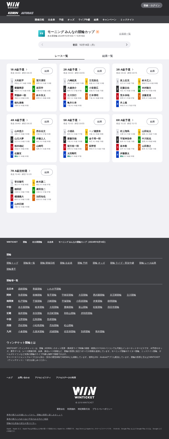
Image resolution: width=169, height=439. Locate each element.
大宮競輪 (83, 294)
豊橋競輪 (68, 307)
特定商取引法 (84, 409)
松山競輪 (68, 325)
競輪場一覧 (29, 262)
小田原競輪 (82, 300)
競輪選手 (11, 269)
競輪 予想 (82, 262)
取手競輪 (51, 294)
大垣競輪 (54, 307)
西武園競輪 (99, 294)
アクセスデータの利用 (66, 377)
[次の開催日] (126, 44)
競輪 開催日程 (47, 262)
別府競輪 (85, 331)
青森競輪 (37, 288)
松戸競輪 (22, 300)
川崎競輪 (51, 300)
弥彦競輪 (22, 294)
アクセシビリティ (43, 377)
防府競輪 (51, 319)
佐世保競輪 (70, 331)
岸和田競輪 (86, 313)
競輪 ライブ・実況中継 (122, 262)
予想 (61, 19)
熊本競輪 (100, 331)
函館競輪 (22, 288)
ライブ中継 (84, 19)
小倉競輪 (22, 331)
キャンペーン (109, 19)
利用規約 (71, 409)
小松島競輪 (38, 325)
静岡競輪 (112, 300)
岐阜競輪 (39, 307)
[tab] (107, 55)
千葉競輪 (37, 300)
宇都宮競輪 (67, 294)
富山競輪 (83, 307)
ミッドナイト (127, 19)
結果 (96, 19)
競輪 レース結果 (147, 262)
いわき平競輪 (54, 288)
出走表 (51, 19)
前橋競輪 (37, 294)
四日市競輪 (113, 307)
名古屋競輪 (24, 307)
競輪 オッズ (99, 262)
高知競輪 (54, 325)
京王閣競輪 (115, 294)
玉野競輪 (22, 319)
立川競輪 (131, 294)
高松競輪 (22, 325)
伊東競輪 (97, 300)
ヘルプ (10, 377)
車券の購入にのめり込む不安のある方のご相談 (27, 419)
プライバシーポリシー (102, 409)
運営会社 (61, 409)
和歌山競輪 (70, 313)
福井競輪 (22, 313)
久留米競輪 (38, 331)
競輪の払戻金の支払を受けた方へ (21, 423)
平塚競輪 (66, 300)
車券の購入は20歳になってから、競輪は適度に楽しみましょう (35, 414)
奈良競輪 (37, 313)
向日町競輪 (53, 313)
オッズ (71, 19)
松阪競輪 (97, 307)
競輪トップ (12, 262)
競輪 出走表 (66, 262)
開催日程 (39, 19)
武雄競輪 (54, 331)
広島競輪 (37, 319)
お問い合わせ (24, 377)
